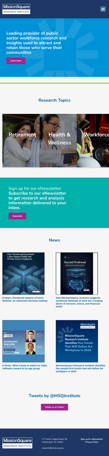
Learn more (16, 61)
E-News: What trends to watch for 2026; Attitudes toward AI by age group (24, 367)
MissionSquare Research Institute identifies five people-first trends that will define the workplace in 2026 (80, 368)
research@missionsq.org (52, 448)
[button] (103, 9)
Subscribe (17, 216)
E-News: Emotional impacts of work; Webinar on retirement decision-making (24, 299)
